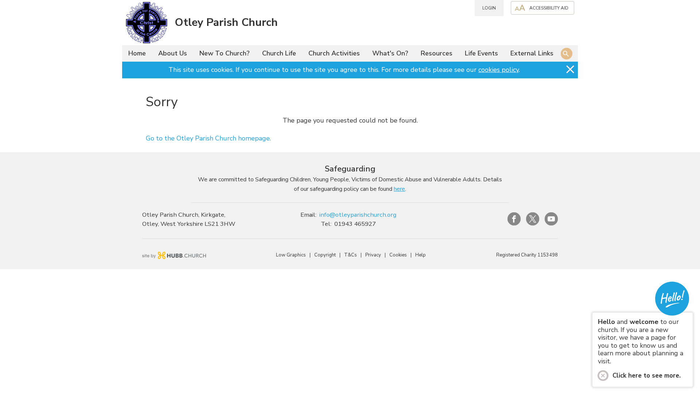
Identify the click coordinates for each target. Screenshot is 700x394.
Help (420, 255)
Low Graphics (291, 255)
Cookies (398, 255)
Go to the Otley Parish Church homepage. (208, 138)
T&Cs (350, 255)
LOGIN (489, 8)
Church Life (279, 53)
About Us (172, 53)
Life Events (481, 53)
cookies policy (498, 69)
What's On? (390, 53)
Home (137, 53)
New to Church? (224, 53)
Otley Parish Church (226, 22)
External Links (531, 53)
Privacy (373, 255)
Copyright (325, 255)
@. (357, 214)
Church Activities (334, 53)
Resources (436, 53)
